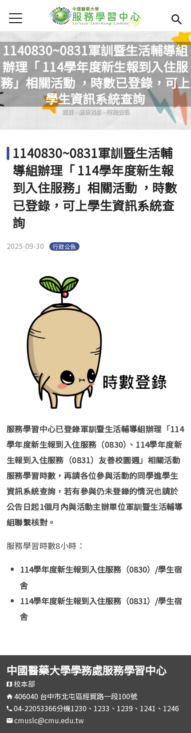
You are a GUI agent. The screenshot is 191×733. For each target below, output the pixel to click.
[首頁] (95, 15)
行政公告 (117, 111)
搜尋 (177, 18)
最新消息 (89, 111)
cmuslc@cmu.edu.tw (49, 720)
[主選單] (15, 18)
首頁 (67, 111)
